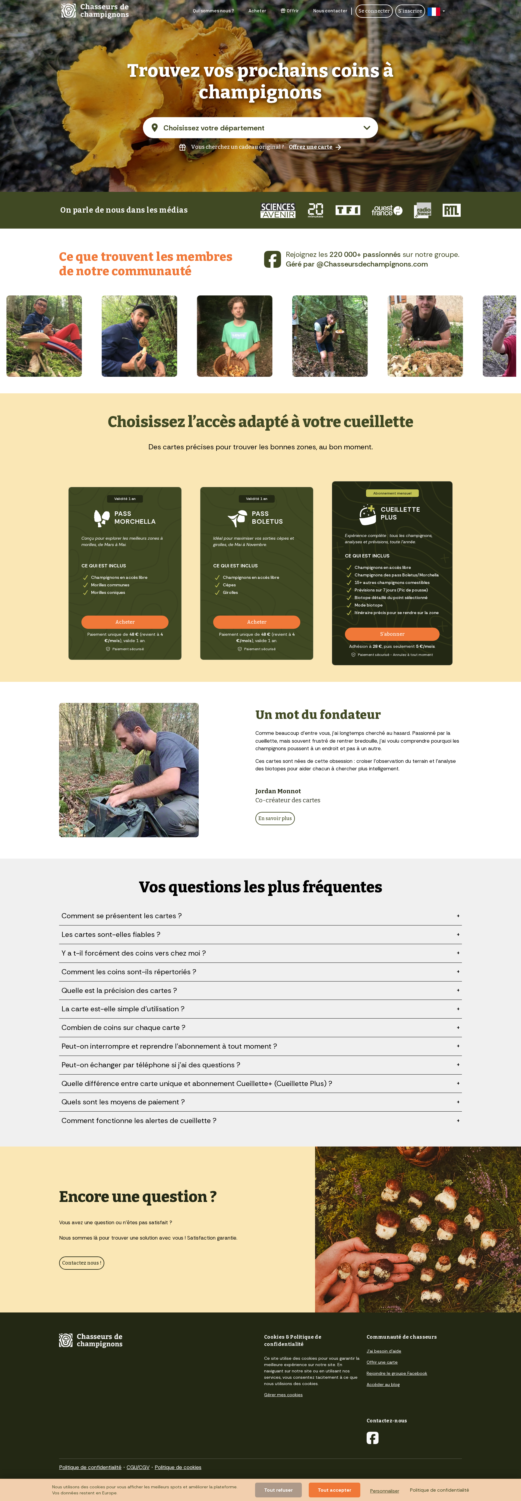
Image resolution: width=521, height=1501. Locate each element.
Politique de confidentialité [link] (439, 1490)
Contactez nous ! (81, 1263)
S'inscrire (410, 11)
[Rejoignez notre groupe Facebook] (272, 259)
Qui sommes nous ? (213, 10)
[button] (436, 11)
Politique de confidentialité (90, 1467)
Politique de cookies (178, 1467)
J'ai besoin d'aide (384, 1351)
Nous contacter (330, 10)
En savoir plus (275, 818)
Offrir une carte (382, 1362)
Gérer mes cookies (283, 1394)
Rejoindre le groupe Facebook (397, 1373)
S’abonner (392, 634)
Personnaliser (384, 1491)
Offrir (293, 10)
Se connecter (374, 11)
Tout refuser (278, 1490)
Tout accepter (334, 1490)
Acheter (257, 10)
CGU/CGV (138, 1467)
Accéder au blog (383, 1384)
